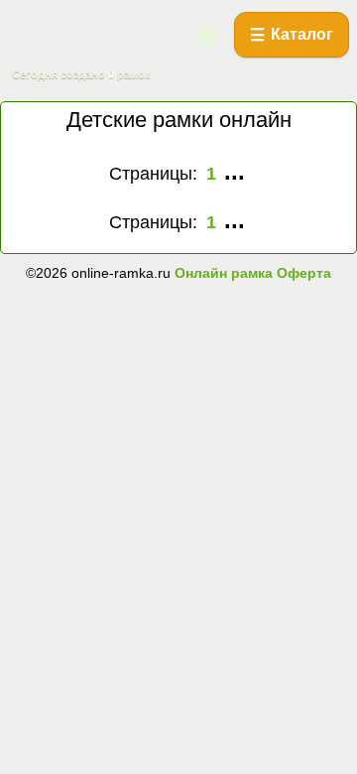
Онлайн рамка (224, 273)
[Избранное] (208, 35)
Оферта (302, 273)
